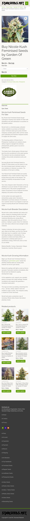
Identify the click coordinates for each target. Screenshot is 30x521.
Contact (5, 418)
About (4, 414)
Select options (6, 332)
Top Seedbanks (7, 461)
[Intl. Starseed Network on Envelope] (8, 428)
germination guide (14, 260)
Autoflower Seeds (8, 473)
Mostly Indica (15, 81)
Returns (5, 448)
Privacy (5, 422)
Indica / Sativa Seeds (9, 490)
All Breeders (6, 457)
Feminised (9, 81)
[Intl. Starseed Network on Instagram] (5, 428)
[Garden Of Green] (9, 92)
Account (5, 437)
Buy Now (13, 76)
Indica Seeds (6, 482)
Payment (5, 445)
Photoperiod (22, 81)
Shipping (5, 452)
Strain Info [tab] (4, 105)
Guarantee (6, 441)
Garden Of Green (18, 7)
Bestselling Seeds (8, 501)
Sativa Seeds (6, 497)
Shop (4, 433)
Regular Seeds (7, 469)
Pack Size (4, 65)
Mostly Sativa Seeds (8, 493)
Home (3, 7)
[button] (25, 18)
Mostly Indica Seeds (8, 486)
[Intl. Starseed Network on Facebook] (3, 428)
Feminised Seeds (7, 465)
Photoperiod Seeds (8, 477)
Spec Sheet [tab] (5, 108)
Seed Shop (9, 7)
